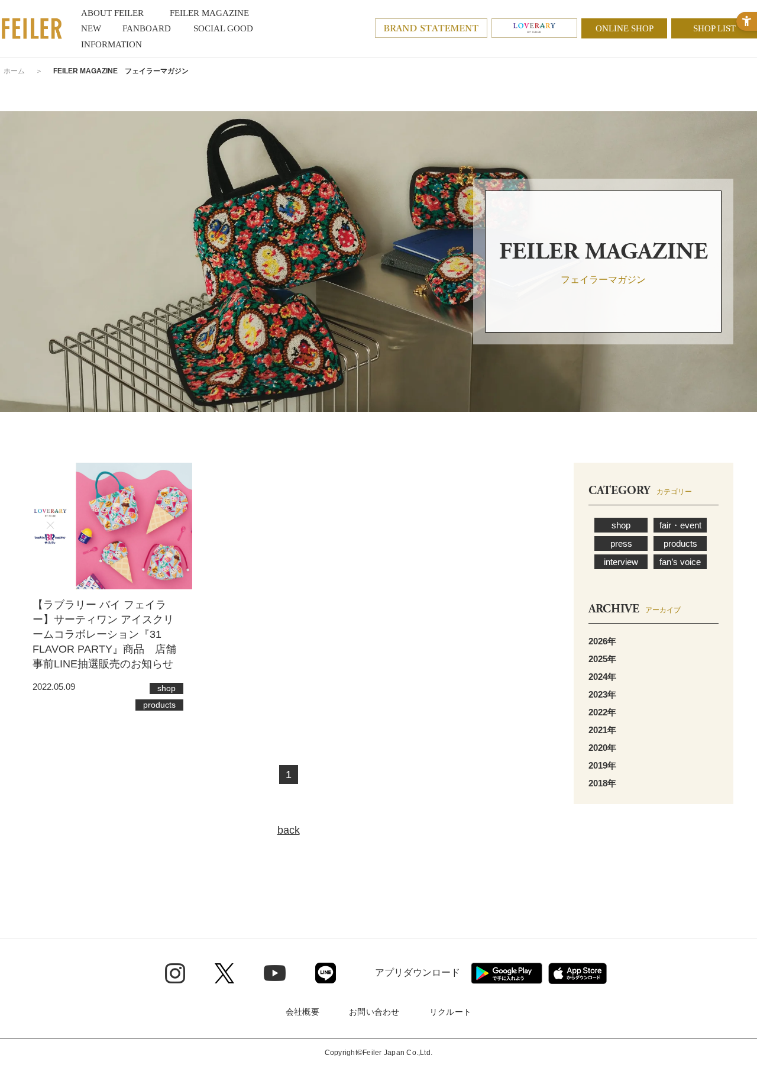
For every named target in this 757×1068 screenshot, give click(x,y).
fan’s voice (680, 562)
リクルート (450, 1012)
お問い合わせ (374, 1012)
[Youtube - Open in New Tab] (275, 972)
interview (621, 562)
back (288, 830)
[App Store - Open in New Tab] (577, 973)
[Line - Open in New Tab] (325, 973)
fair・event (680, 525)
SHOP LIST (714, 28)
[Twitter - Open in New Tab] (224, 973)
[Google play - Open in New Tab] (506, 973)
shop (621, 525)
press (621, 543)
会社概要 (302, 1012)
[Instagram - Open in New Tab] (175, 973)
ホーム (14, 71)
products (680, 543)
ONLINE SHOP (625, 28)
